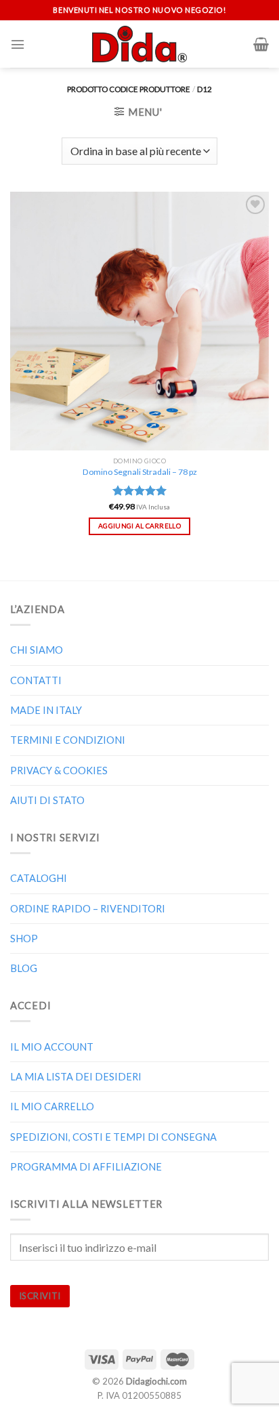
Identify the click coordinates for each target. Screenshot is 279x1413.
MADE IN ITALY (46, 710)
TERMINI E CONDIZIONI (67, 740)
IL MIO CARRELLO (52, 1106)
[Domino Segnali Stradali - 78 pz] (139, 321)
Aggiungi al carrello (139, 526)
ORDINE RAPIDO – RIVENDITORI (87, 908)
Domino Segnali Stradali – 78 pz (140, 472)
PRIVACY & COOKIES (59, 770)
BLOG (23, 968)
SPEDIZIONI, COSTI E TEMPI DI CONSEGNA (113, 1137)
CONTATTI (36, 680)
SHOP (24, 938)
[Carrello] (261, 44)
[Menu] (17, 44)
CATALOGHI (38, 878)
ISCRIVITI (40, 1295)
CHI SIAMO (36, 650)
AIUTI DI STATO (47, 800)
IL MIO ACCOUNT (51, 1047)
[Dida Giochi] (140, 44)
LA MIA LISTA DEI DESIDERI (76, 1076)
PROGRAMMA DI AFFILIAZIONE (86, 1167)
